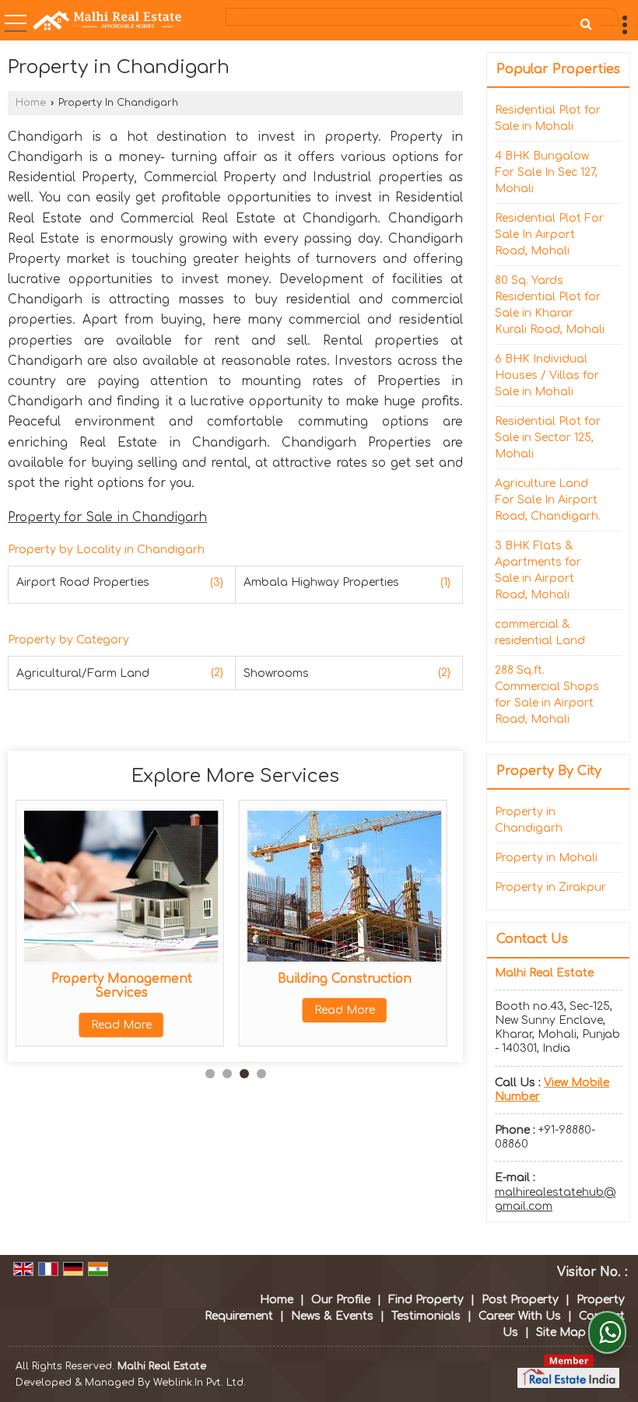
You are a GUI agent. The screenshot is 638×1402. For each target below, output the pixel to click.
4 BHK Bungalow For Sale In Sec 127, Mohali (546, 172)
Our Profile (340, 1300)
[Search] (586, 24)
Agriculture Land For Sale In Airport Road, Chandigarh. (548, 500)
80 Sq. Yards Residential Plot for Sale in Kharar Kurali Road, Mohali (550, 305)
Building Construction (345, 979)
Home (31, 102)
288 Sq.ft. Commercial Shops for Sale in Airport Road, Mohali (547, 694)
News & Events (332, 1316)
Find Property (426, 1300)
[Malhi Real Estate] (107, 20)
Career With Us (519, 1316)
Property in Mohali (546, 858)
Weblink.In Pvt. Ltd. (199, 1382)
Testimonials (426, 1316)
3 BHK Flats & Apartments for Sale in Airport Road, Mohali (538, 570)
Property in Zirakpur (550, 887)
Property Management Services (121, 986)
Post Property (520, 1300)
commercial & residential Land (540, 633)
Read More (121, 1025)
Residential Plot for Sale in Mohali (548, 118)
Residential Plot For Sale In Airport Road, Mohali (549, 234)
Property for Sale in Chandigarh (107, 517)
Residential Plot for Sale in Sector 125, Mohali (548, 437)
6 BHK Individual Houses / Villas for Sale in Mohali (547, 375)
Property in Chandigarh (529, 820)
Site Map (561, 1332)
